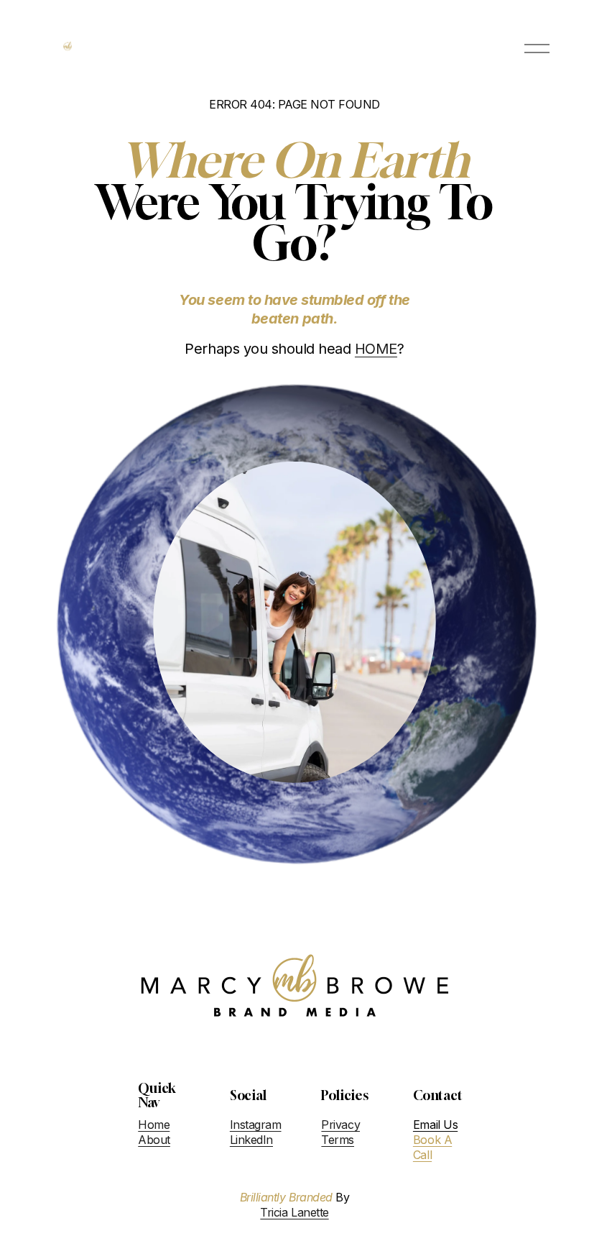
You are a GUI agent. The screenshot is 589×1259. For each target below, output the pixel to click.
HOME (376, 348)
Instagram (256, 1124)
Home (154, 1124)
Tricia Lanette (294, 1212)
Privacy (340, 1124)
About (154, 1139)
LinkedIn (251, 1139)
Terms (337, 1139)
